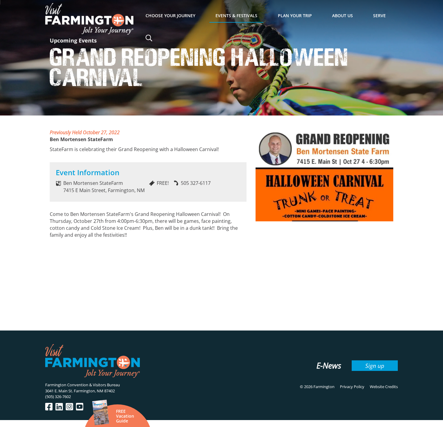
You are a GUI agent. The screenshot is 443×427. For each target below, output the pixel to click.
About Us (342, 15)
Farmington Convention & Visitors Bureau (82, 384)
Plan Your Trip (295, 15)
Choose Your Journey (170, 15)
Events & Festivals (236, 15)
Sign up (374, 366)
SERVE (379, 15)
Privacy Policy (352, 386)
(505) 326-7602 (58, 396)
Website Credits (384, 386)
